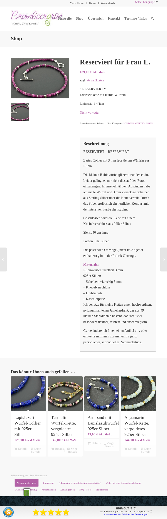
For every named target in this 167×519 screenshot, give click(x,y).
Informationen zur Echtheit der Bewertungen (126, 514)
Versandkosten (95, 80)
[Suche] (152, 18)
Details (22, 448)
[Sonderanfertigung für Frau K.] (163, 259)
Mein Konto (77, 3)
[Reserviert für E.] (3, 259)
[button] (27, 492)
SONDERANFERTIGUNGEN (138, 123)
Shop (16, 38)
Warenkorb (108, 3)
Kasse (92, 3)
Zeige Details (36, 450)
